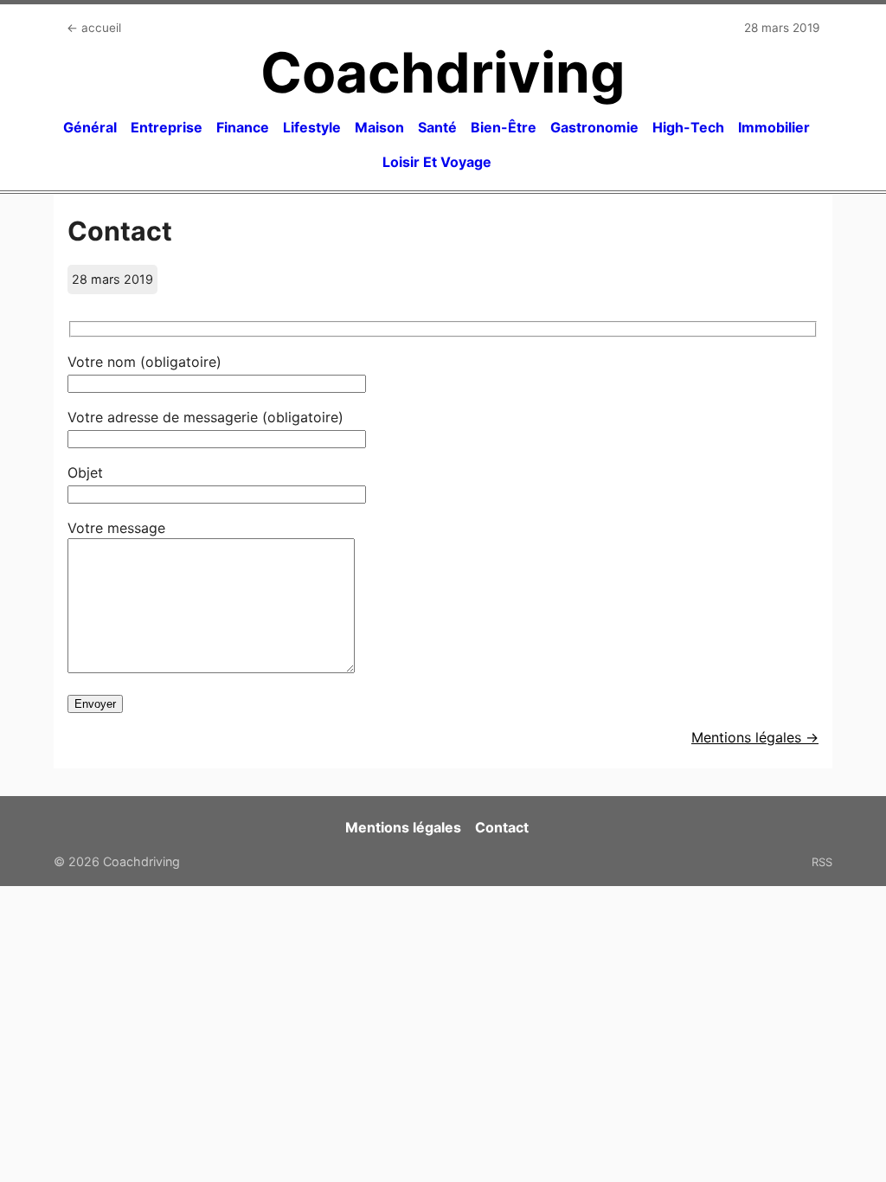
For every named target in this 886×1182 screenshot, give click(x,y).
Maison (379, 127)
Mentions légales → (755, 737)
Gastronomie (594, 127)
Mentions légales (403, 827)
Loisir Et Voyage (436, 161)
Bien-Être (503, 127)
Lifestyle (312, 127)
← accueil (94, 28)
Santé (437, 127)
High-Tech (688, 127)
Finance (242, 127)
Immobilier (774, 127)
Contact (502, 827)
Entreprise (166, 127)
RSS (822, 862)
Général (90, 127)
